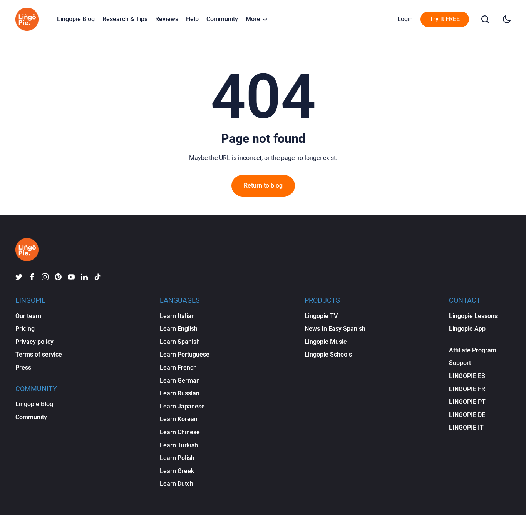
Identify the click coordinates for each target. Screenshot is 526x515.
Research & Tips (124, 19)
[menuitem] (76, 19)
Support (460, 363)
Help (192, 19)
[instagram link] (45, 276)
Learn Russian (179, 393)
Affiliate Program (472, 350)
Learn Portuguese (184, 354)
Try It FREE (445, 19)
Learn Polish (177, 458)
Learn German (180, 380)
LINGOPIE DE (467, 414)
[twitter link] (18, 276)
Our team (28, 316)
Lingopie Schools (328, 354)
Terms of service (38, 354)
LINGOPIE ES (467, 376)
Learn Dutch (176, 483)
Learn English (179, 328)
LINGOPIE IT (466, 427)
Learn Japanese (182, 406)
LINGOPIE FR (467, 389)
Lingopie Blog (76, 19)
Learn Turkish (179, 445)
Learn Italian (177, 316)
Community (222, 19)
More (253, 19)
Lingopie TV (321, 316)
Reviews (166, 19)
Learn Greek (177, 471)
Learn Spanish (180, 341)
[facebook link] (31, 276)
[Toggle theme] (507, 19)
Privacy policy (34, 341)
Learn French (178, 367)
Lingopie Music (326, 341)
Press (23, 367)
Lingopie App (467, 328)
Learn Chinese (180, 432)
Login (405, 19)
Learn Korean (179, 419)
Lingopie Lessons (473, 316)
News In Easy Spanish (335, 328)
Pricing (25, 328)
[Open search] (485, 19)
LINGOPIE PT (467, 401)
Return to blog (263, 185)
